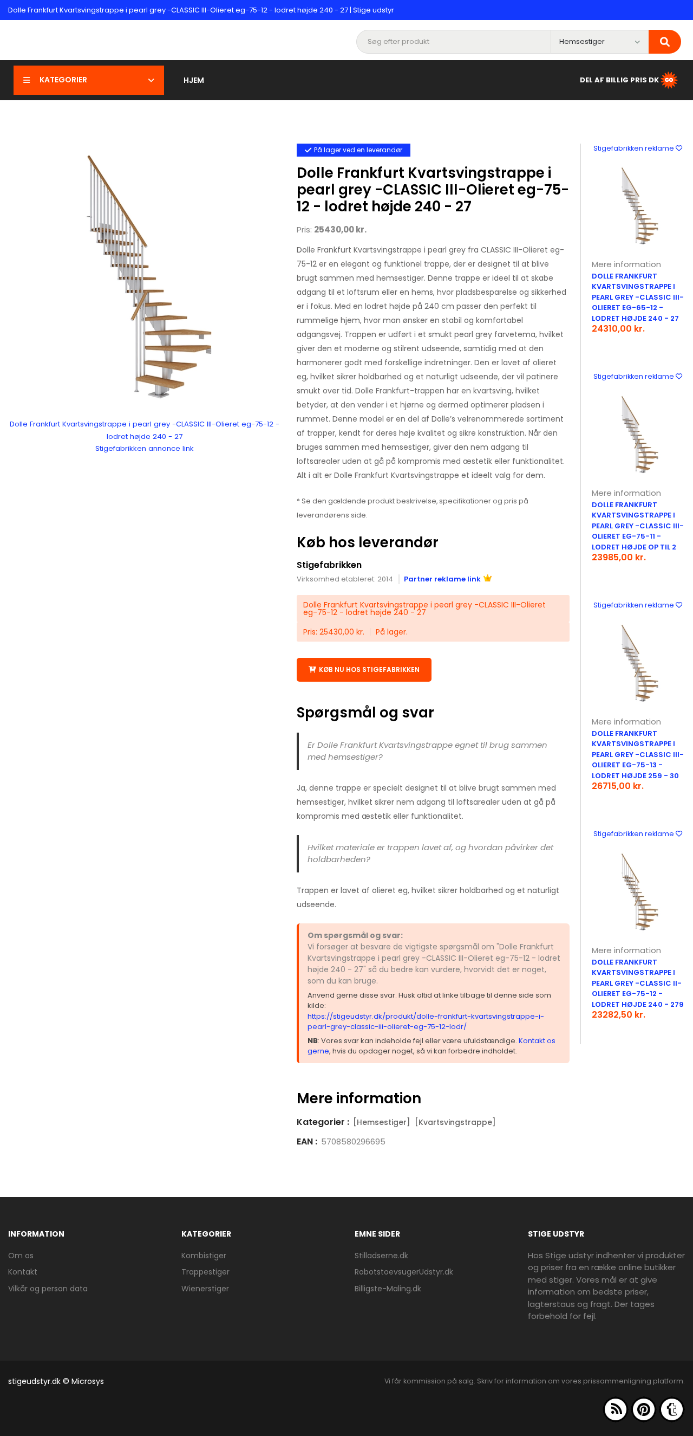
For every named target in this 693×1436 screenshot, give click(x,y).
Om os (21, 1255)
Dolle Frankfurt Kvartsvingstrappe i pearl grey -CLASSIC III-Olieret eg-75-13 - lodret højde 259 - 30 (638, 754)
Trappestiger (205, 1271)
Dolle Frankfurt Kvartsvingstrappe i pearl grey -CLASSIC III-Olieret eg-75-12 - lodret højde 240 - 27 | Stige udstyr (201, 10)
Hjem (194, 80)
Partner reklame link (442, 579)
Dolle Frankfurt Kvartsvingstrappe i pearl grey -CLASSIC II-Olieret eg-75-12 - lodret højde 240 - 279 (638, 983)
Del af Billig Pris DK (619, 79)
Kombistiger (203, 1255)
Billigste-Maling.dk (388, 1288)
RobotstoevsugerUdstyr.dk (404, 1271)
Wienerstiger (205, 1288)
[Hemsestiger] (381, 1122)
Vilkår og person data (48, 1288)
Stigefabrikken (329, 565)
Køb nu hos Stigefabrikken (369, 669)
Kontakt (22, 1271)
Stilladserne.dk (381, 1255)
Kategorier (63, 79)
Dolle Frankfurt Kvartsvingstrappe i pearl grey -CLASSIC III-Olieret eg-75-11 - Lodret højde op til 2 (638, 526)
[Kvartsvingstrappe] (455, 1122)
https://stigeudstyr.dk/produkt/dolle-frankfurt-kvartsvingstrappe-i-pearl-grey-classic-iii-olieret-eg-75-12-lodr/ (426, 1021)
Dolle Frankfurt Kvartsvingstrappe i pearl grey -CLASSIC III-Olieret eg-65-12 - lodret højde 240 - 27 (638, 297)
